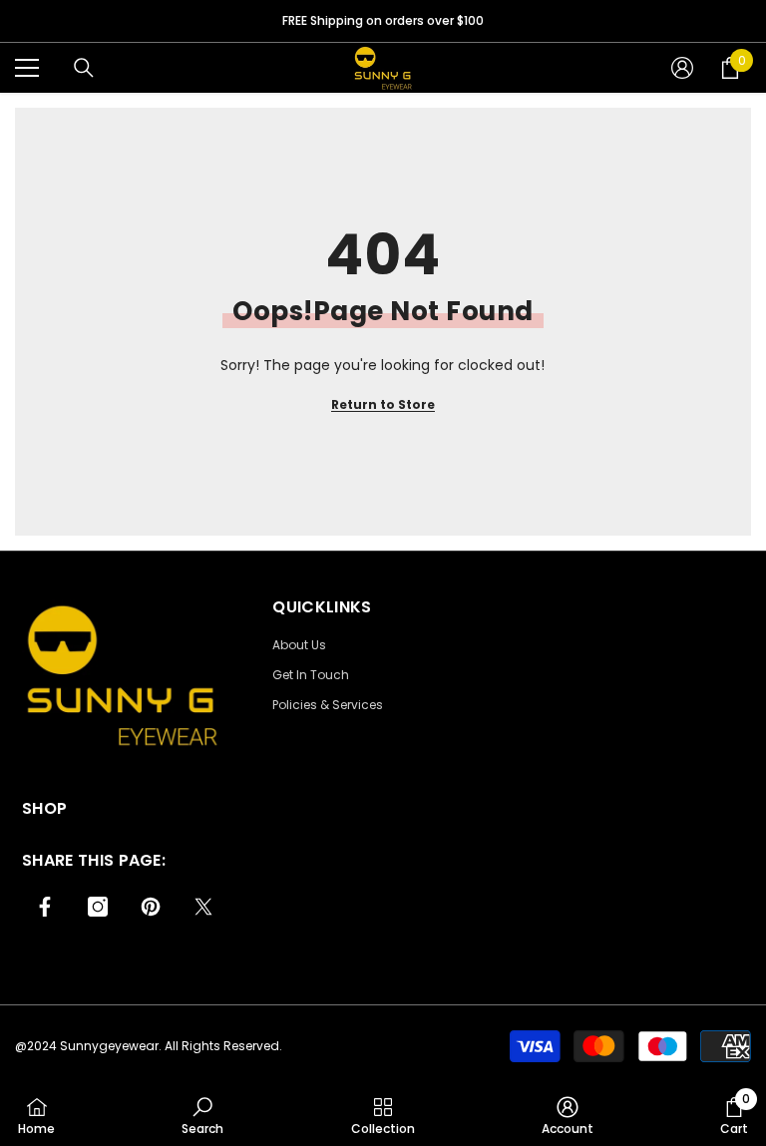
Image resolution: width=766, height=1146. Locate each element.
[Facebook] (45, 907)
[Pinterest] (151, 907)
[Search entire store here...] (84, 68)
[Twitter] (203, 907)
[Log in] (682, 68)
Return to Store (383, 404)
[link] (202, 1115)
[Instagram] (98, 907)
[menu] (27, 68)
